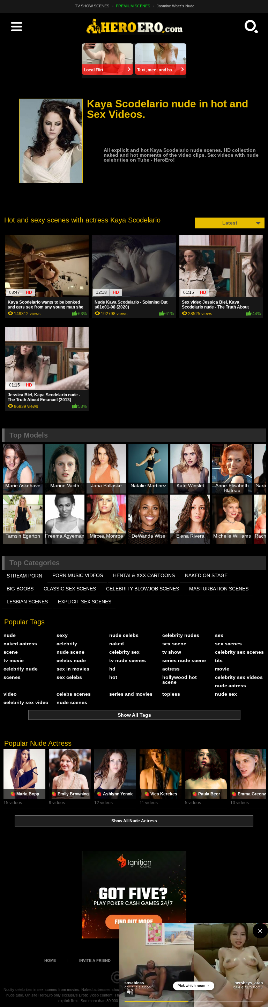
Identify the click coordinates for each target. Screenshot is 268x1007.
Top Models (28, 435)
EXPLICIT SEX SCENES (84, 601)
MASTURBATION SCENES (218, 588)
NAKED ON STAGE (206, 575)
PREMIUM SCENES (133, 6)
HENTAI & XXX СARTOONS (144, 575)
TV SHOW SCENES (92, 6)
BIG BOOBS (20, 588)
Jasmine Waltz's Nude (175, 6)
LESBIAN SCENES (27, 601)
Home (50, 960)
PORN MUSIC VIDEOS (77, 575)
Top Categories (34, 563)
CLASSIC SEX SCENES (70, 588)
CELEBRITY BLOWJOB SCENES (142, 588)
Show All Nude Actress (134, 820)
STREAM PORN (24, 576)
